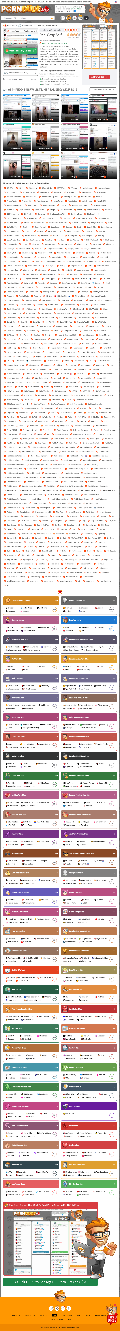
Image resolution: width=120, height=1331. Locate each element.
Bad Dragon (102, 119)
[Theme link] (86, 18)
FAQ (69, 1319)
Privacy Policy (101, 1315)
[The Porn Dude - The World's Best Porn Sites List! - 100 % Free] (50, 1242)
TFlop (73, 177)
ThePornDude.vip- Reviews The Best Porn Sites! (64, 1328)
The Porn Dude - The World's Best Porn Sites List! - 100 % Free (44, 1205)
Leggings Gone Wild (44, 119)
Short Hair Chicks (45, 177)
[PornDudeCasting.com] (68, 18)
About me (16, 1315)
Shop (80, 18)
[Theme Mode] (68, 1308)
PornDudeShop (75, 9)
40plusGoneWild (15, 177)
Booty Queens (16, 148)
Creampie (102, 148)
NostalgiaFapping (45, 148)
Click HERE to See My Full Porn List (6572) (50, 1282)
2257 (79, 1315)
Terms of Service (56, 1319)
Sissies (73, 119)
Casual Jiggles (16, 119)
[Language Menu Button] (117, 2)
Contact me (30, 1315)
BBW (102, 177)
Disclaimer (34, 79)
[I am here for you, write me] (62, 18)
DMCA (88, 1315)
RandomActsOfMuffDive (73, 148)
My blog (74, 17)
